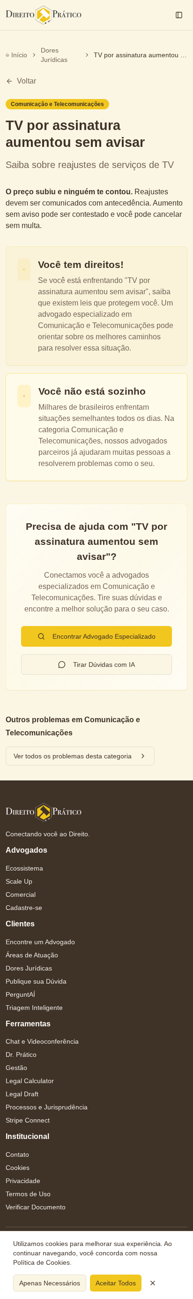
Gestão (16, 1067)
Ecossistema (24, 868)
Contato (17, 1154)
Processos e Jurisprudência (47, 1107)
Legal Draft (22, 1094)
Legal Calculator (30, 1081)
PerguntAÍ (20, 994)
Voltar (26, 81)
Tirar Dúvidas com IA (104, 664)
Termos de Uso (28, 1194)
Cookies (18, 1167)
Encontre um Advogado (40, 942)
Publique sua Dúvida (36, 981)
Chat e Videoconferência (42, 1041)
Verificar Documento (36, 1207)
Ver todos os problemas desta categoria (73, 756)
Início (19, 55)
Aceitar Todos (116, 1283)
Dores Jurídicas (54, 54)
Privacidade (23, 1180)
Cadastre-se (24, 907)
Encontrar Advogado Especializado (104, 636)
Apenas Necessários (49, 1283)
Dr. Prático (21, 1054)
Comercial (21, 894)
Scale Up (19, 881)
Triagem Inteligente (34, 1007)
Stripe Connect (28, 1120)
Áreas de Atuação (32, 955)
